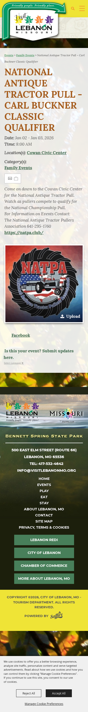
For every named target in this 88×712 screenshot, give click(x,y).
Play (44, 491)
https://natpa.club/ (24, 232)
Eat (44, 497)
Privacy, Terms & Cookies (44, 527)
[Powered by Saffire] (57, 616)
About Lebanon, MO (44, 509)
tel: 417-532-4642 (46, 463)
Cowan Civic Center (46, 152)
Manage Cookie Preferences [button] (44, 704)
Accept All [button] (59, 693)
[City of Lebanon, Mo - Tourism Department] (34, 22)
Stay (44, 503)
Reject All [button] (28, 693)
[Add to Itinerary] (16, 178)
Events (8, 55)
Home (44, 478)
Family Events (25, 55)
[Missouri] (66, 415)
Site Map (44, 521)
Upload (73, 316)
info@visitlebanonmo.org (46, 470)
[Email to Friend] (10, 178)
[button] (75, 10)
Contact (44, 515)
